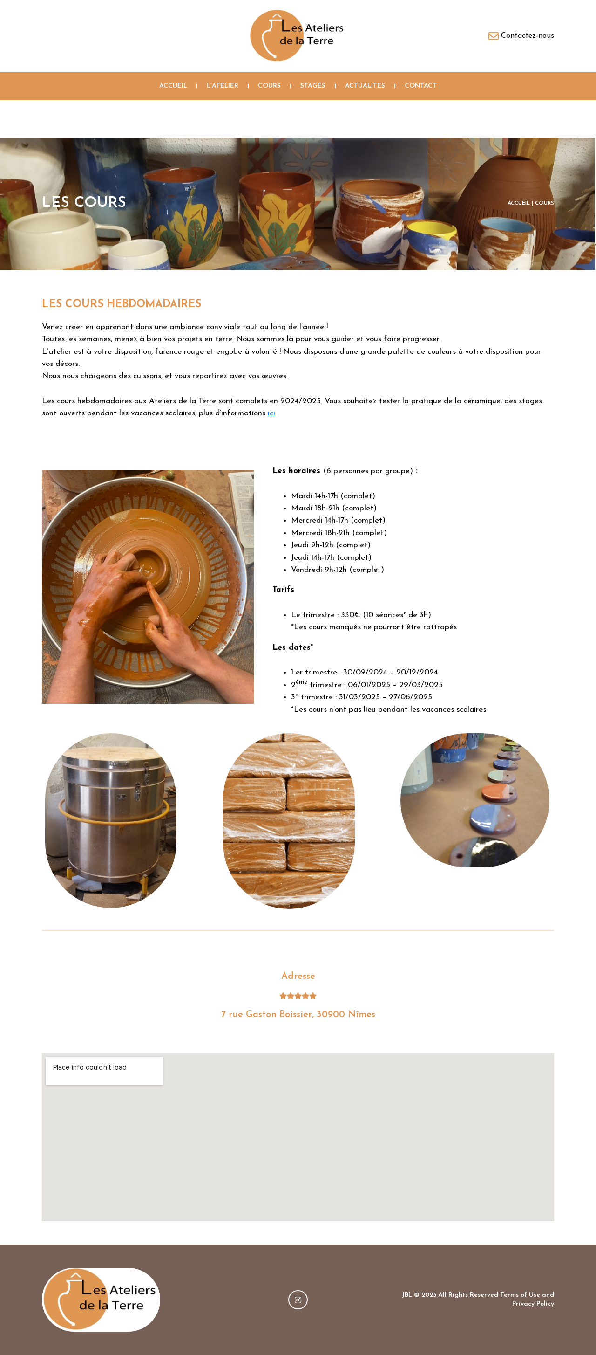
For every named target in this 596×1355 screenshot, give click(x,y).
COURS (269, 86)
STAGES (312, 86)
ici (271, 413)
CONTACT (421, 86)
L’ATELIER (222, 86)
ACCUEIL (173, 86)
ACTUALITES (365, 86)
